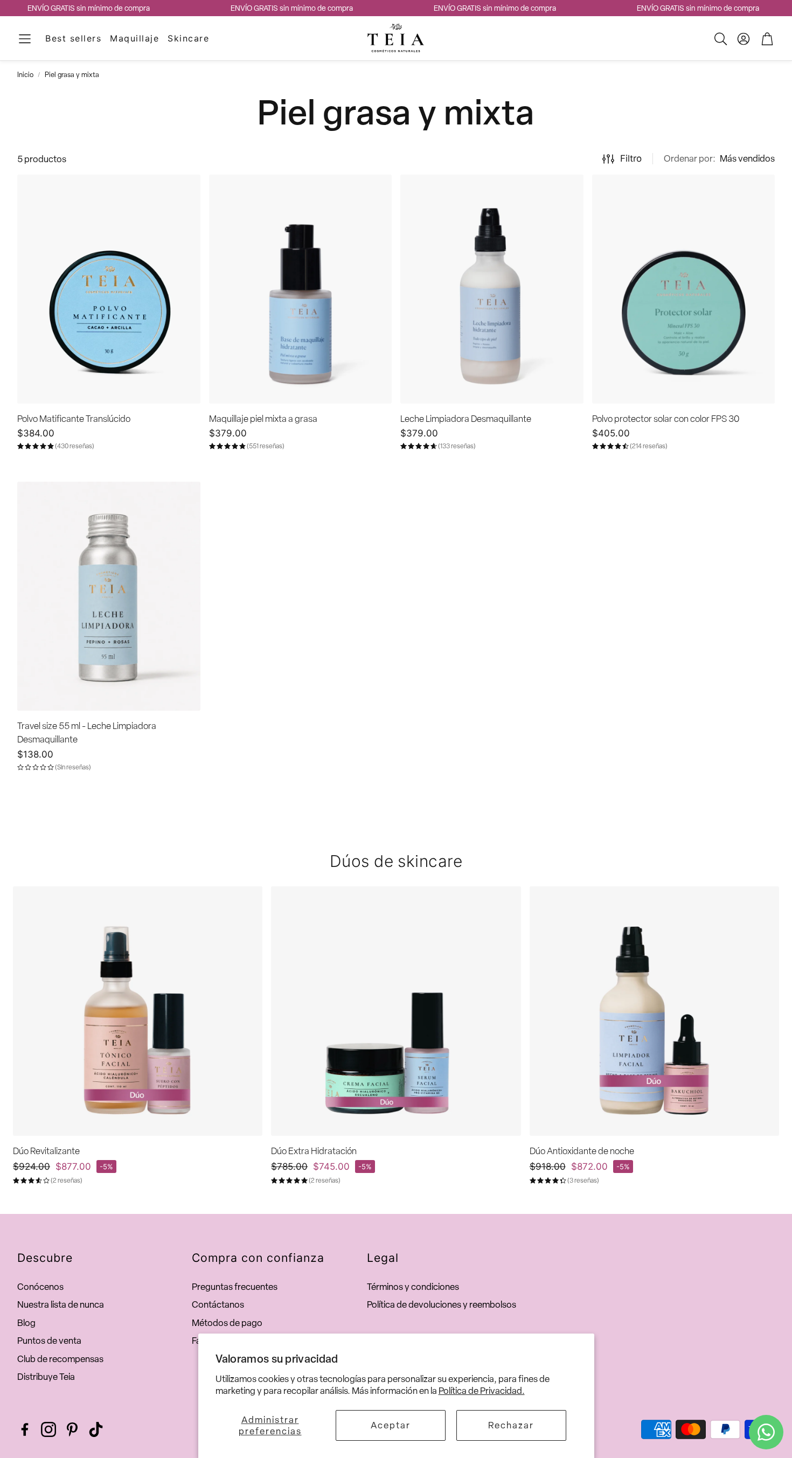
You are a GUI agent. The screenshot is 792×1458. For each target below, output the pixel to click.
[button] (24, 38)
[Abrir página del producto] (108, 289)
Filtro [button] (631, 158)
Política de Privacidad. (482, 1391)
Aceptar (391, 1425)
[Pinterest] (72, 1429)
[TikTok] (95, 1429)
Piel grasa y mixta (72, 74)
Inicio (25, 74)
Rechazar (511, 1425)
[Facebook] (24, 1429)
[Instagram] (48, 1429)
